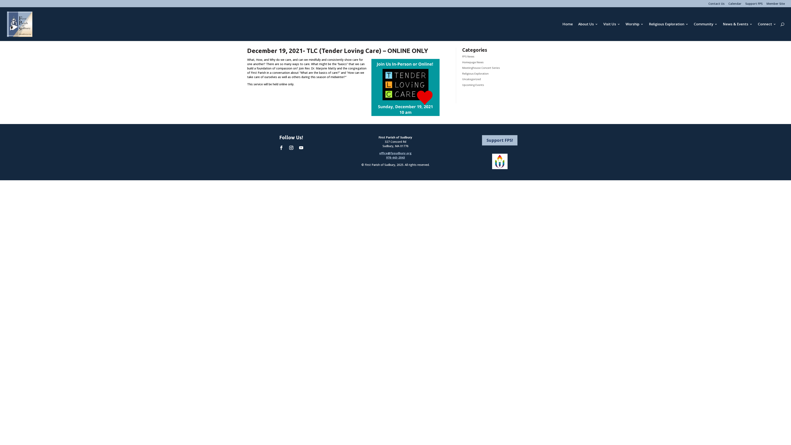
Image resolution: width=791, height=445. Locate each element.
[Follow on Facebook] (281, 148)
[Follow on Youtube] (301, 148)
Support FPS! (500, 140)
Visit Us (609, 24)
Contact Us (716, 4)
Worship (632, 24)
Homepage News (473, 62)
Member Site (775, 4)
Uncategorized (471, 79)
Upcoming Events (473, 85)
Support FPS (754, 4)
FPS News (468, 56)
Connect (765, 24)
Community (703, 24)
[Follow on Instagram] (291, 148)
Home (567, 24)
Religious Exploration (666, 24)
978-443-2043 (395, 157)
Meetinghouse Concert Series (481, 68)
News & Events (735, 24)
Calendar (734, 4)
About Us (586, 24)
